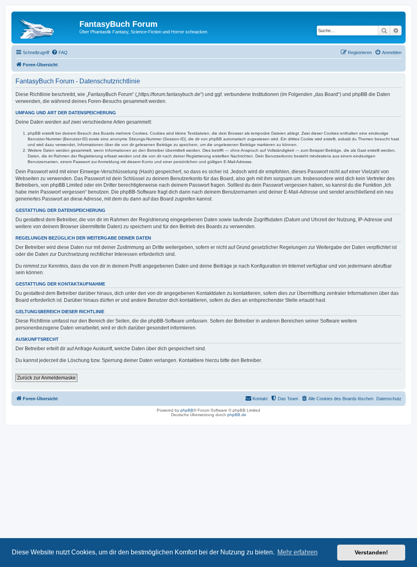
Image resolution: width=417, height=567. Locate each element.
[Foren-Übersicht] (46, 26)
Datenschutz (389, 398)
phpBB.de (236, 414)
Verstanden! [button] (371, 552)
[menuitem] (59, 52)
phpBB (186, 410)
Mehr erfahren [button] (297, 552)
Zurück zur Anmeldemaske (46, 378)
